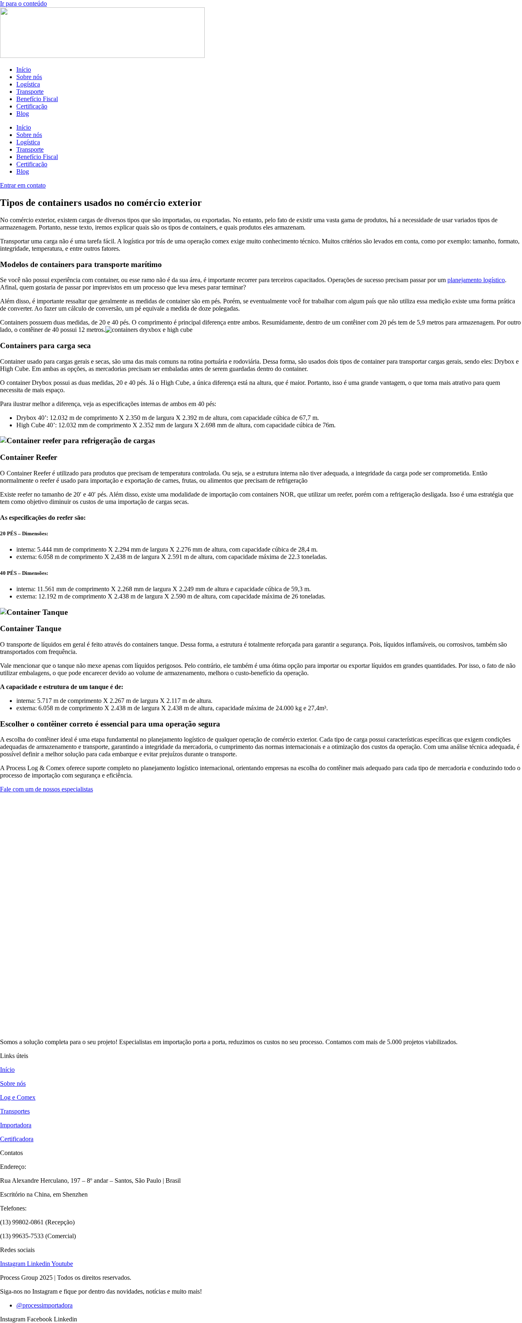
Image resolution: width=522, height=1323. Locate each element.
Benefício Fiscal (37, 98)
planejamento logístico (476, 279)
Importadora (15, 1125)
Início (23, 69)
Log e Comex (17, 1097)
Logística (28, 84)
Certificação (31, 106)
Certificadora (16, 1138)
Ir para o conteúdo (23, 3)
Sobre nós (29, 76)
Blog (22, 113)
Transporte (30, 91)
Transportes (15, 1111)
